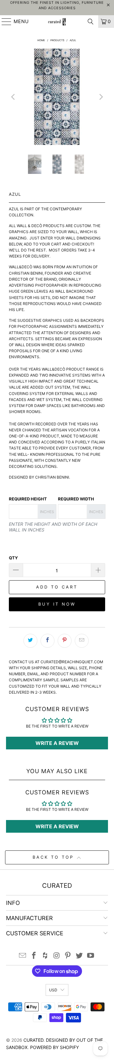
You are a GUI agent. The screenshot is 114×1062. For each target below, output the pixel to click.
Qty (13, 557)
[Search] (91, 21)
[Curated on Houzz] (45, 956)
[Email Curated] (23, 956)
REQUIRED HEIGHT (28, 498)
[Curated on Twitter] (79, 956)
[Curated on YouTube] (90, 956)
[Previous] (14, 96)
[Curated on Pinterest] (68, 956)
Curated (33, 1040)
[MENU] (3, 21)
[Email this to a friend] (82, 641)
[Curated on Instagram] (56, 956)
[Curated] (57, 21)
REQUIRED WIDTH (76, 498)
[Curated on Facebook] (34, 956)
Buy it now (57, 604)
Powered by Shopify (54, 1047)
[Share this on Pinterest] (65, 641)
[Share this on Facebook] (47, 641)
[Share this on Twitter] (30, 641)
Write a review (57, 743)
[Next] (100, 96)
